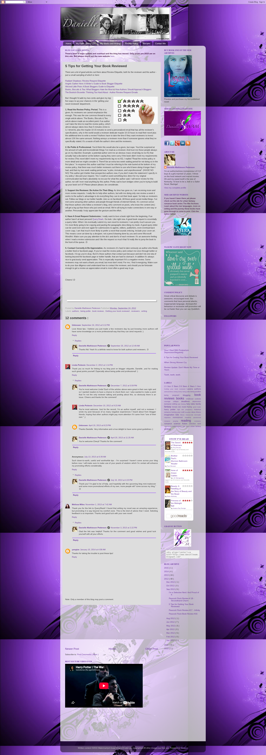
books (181, 398)
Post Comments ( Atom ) (88, 654)
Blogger (184, 748)
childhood (190, 399)
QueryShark (97, 219)
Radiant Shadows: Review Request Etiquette (85, 81)
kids (178, 415)
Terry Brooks (177, 447)
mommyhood (179, 417)
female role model (179, 407)
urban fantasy (195, 426)
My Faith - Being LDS (85, 43)
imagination (170, 415)
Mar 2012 (170, 633)
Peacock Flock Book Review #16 (183, 614)
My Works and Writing (110, 43)
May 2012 (171, 626)
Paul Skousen (171, 466)
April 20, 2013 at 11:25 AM (122, 438)
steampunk (168, 426)
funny (190, 407)
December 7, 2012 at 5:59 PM (124, 386)
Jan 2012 (170, 640)
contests (198, 399)
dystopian (168, 404)
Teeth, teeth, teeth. (172, 375)
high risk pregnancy (185, 409)
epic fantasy (182, 404)
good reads (197, 407)
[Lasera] (182, 235)
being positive (195, 392)
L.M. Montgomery (178, 478)
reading (187, 420)
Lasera (190, 389)
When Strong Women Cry (175, 362)
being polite (85, 311)
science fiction (181, 424)
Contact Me (160, 43)
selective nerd (195, 424)
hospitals (188, 412)
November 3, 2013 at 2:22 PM (124, 528)
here (112, 56)
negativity (189, 417)
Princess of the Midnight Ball (176, 503)
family (198, 404)
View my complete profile (175, 188)
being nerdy (178, 391)
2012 (166, 579)
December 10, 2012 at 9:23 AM (107, 406)
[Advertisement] (111, 626)
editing (175, 404)
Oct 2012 (170, 586)
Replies (78, 341)
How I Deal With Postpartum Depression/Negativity (176, 351)
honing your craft (178, 412)
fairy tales (191, 404)
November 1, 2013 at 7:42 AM (98, 504)
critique (177, 401)
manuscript (190, 415)
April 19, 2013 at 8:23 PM (100, 425)
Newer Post (72, 648)
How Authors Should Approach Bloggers (133, 89)
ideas (193, 412)
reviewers (135, 311)
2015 (166, 568)
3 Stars (175, 386)
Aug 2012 (170, 618)
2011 (166, 645)
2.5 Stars (168, 386)
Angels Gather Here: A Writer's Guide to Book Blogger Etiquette (93, 84)
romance (169, 424)
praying (177, 421)
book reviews (98, 311)
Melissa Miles (78, 504)
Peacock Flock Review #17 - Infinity (184, 610)
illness (198, 412)
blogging (188, 395)
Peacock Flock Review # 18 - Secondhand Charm (181, 599)
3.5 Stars (183, 386)
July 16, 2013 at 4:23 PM (121, 480)
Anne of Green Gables (174, 473)
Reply (74, 335)
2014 (166, 571)
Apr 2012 (170, 629)
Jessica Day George (179, 508)
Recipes (146, 43)
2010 (166, 648)
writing (144, 311)
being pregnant (173, 395)
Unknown (76, 325)
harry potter (170, 409)
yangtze (75, 550)
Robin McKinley (172, 496)
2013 (166, 575)
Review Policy (131, 43)
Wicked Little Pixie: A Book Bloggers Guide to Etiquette (89, 86)
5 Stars (198, 386)
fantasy (168, 406)
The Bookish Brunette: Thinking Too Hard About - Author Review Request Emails (101, 92)
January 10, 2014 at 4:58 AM (93, 550)
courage (168, 401)
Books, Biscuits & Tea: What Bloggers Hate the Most (89, 89)
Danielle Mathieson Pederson (93, 346)
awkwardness (169, 391)
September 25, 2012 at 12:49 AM (125, 346)
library (183, 415)
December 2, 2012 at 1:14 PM (99, 365)
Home (68, 43)
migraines (168, 417)
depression (196, 401)
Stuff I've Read (179, 439)
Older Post (151, 648)
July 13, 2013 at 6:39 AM (95, 457)
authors (75, 311)
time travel (186, 426)
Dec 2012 (170, 582)
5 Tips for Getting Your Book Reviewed (181, 357)
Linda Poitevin (79, 365)
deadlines (186, 401)
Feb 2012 (170, 637)
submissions (177, 426)
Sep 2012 (170, 589)
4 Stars (191, 386)
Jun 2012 (170, 622)
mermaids (197, 415)
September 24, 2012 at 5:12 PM (96, 325)
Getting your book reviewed (117, 311)
